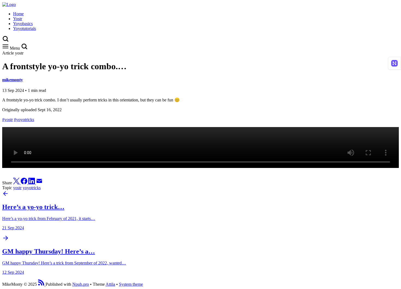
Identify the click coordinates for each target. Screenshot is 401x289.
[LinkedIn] (32, 182)
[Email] (39, 182)
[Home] (9, 4)
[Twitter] (17, 182)
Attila (110, 284)
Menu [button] (15, 48)
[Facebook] (24, 182)
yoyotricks (32, 187)
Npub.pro (80, 284)
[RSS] (42, 284)
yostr (17, 187)
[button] (24, 48)
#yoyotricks (24, 119)
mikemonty (12, 79)
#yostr (7, 119)
